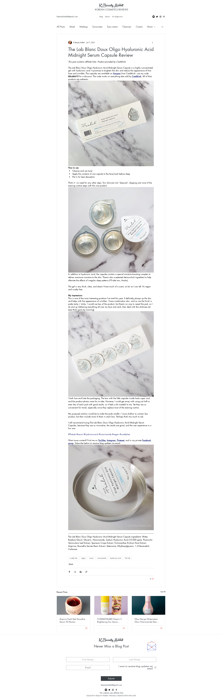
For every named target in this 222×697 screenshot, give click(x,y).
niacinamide (101, 558)
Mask (72, 26)
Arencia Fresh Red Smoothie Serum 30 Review (72, 620)
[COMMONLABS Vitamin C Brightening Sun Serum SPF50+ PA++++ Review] (111, 605)
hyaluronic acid (115, 558)
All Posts (61, 26)
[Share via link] (86, 572)
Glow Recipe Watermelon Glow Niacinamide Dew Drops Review (146, 620)
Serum (71, 564)
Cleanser (126, 26)
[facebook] (164, 16)
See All (162, 592)
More (150, 26)
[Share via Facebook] (69, 572)
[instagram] (160, 16)
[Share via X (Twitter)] (75, 572)
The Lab (127, 558)
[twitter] (157, 16)
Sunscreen (97, 26)
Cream (139, 26)
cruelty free (73, 558)
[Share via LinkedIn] (81, 572)
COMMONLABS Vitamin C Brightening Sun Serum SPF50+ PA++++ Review (109, 620)
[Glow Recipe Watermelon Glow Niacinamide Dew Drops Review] (148, 605)
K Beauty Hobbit (111, 6)
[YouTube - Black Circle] (153, 16)
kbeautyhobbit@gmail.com (67, 16)
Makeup (84, 26)
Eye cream (112, 26)
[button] (162, 27)
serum (91, 558)
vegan (83, 558)
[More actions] (152, 42)
